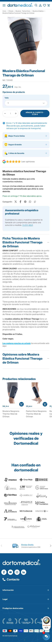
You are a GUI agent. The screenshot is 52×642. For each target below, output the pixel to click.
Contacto (13, 579)
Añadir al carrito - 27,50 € (35, 113)
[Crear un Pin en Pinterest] (25, 201)
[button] (49, 5)
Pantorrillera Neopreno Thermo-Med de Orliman (36, 414)
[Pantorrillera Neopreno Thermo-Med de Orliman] (36, 392)
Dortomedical (12, 636)
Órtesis (10, 11)
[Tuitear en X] (15, 201)
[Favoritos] (44, 5)
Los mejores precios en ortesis (17, 343)
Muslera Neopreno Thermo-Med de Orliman (11, 414)
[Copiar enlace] (34, 201)
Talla (7, 98)
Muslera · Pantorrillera (23, 11)
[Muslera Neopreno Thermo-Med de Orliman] (13, 392)
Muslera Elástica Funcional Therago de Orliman (18, 13)
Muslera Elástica (38, 11)
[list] (26, 41)
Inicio (4, 11)
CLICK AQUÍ (27, 225)
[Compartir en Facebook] (20, 201)
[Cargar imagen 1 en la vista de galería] (26, 40)
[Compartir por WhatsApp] (30, 201)
